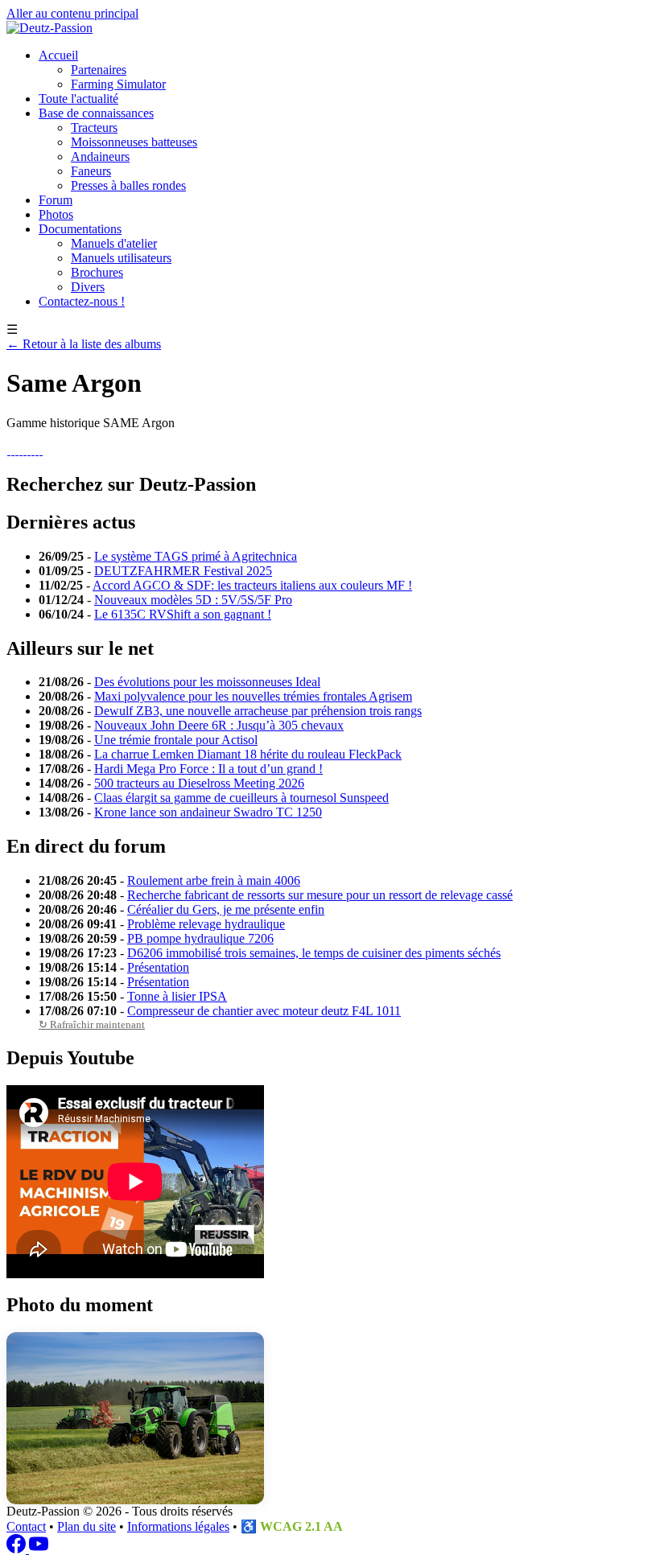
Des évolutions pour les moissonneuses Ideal (207, 682)
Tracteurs (94, 127)
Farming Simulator (118, 84)
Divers (88, 287)
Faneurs (91, 171)
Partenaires (98, 69)
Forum (55, 200)
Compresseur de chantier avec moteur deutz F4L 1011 (264, 1011)
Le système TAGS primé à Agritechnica (195, 556)
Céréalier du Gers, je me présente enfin (225, 909)
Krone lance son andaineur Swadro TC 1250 (208, 812)
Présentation (158, 967)
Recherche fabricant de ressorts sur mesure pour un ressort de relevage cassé (320, 895)
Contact (26, 1526)
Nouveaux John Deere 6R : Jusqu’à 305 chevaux (219, 725)
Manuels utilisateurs (121, 258)
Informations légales (178, 1526)
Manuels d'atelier (114, 243)
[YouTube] (38, 1549)
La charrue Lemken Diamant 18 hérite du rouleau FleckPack (248, 754)
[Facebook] (17, 1549)
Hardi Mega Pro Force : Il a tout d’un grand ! (208, 768)
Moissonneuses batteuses (134, 142)
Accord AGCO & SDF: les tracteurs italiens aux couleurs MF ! (252, 585)
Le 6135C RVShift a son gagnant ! (182, 614)
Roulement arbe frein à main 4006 (213, 880)
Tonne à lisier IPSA (177, 996)
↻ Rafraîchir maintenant (92, 1024)
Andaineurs (100, 156)
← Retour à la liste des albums (83, 344)
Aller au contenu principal (72, 13)
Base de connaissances (96, 113)
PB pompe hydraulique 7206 (200, 938)
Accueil (58, 55)
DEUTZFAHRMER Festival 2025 (183, 571)
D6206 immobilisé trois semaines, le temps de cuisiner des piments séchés (314, 953)
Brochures (97, 272)
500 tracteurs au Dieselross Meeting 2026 (199, 783)
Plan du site (86, 1526)
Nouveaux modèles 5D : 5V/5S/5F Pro (193, 600)
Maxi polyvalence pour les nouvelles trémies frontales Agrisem (253, 696)
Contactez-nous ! (82, 301)
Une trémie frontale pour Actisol (176, 740)
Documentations (80, 229)
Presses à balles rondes (128, 185)
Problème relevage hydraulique (206, 924)
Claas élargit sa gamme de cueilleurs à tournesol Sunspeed (241, 797)
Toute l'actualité (78, 98)
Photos (56, 214)
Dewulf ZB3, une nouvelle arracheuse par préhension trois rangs (258, 711)
